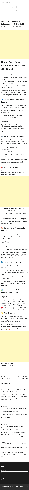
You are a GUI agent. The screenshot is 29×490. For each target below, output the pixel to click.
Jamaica (14, 365)
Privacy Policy (4, 475)
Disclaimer (3, 472)
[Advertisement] (14, 44)
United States (9, 363)
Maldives (3, 479)
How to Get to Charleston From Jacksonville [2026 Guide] (13, 452)
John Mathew (19, 26)
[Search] (26, 14)
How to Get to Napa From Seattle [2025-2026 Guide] (13, 389)
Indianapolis (8, 365)
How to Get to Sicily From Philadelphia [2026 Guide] (11, 450)
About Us (3, 467)
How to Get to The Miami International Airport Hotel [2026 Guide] (14, 447)
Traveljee (14, 7)
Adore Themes (4, 488)
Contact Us (3, 470)
